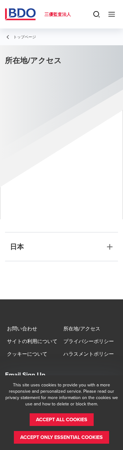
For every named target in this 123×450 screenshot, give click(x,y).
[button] (62, 419)
